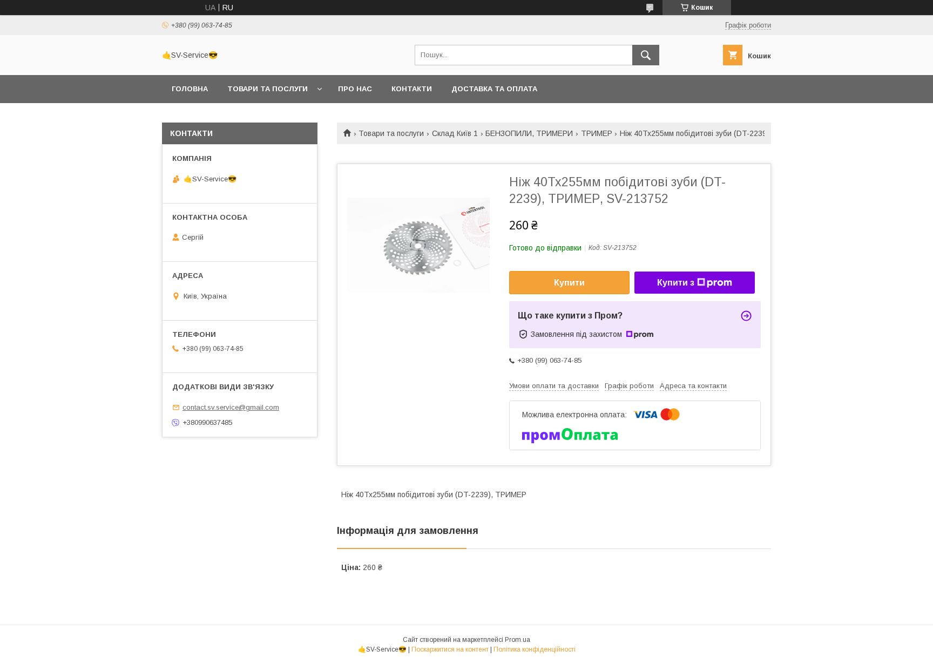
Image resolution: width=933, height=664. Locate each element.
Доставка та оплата (494, 89)
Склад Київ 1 (455, 133)
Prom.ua (517, 639)
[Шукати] (645, 55)
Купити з (675, 282)
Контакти (411, 89)
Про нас (355, 89)
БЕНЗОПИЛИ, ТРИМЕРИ (529, 133)
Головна (190, 89)
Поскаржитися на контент (450, 649)
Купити (569, 282)
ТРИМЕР (596, 133)
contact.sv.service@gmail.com (230, 407)
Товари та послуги (267, 89)
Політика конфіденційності (534, 649)
